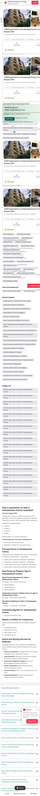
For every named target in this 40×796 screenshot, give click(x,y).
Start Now (9, 119)
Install (35, 3)
